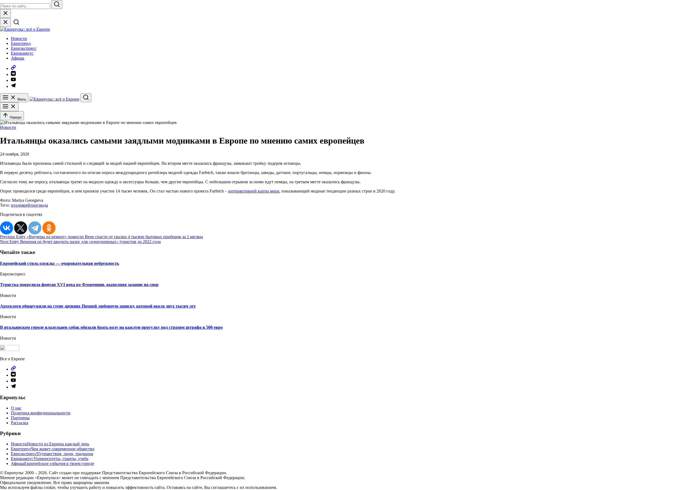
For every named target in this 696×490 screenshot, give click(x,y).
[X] (20, 227)
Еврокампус (22, 53)
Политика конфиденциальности (40, 413)
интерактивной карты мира (253, 191)
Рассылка (19, 422)
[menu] (9, 106)
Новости (19, 38)
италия (17, 205)
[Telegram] (34, 227)
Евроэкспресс (23, 48)
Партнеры (20, 417)
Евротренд (21, 43)
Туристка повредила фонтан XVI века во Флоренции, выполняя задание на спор (79, 284)
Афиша (17, 58)
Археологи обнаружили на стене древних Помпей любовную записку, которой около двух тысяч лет (98, 306)
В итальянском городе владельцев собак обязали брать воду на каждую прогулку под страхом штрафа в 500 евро (111, 327)
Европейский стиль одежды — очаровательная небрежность (59, 263)
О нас (16, 408)
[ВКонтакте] (6, 227)
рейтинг (31, 205)
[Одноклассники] (48, 227)
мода (43, 205)
